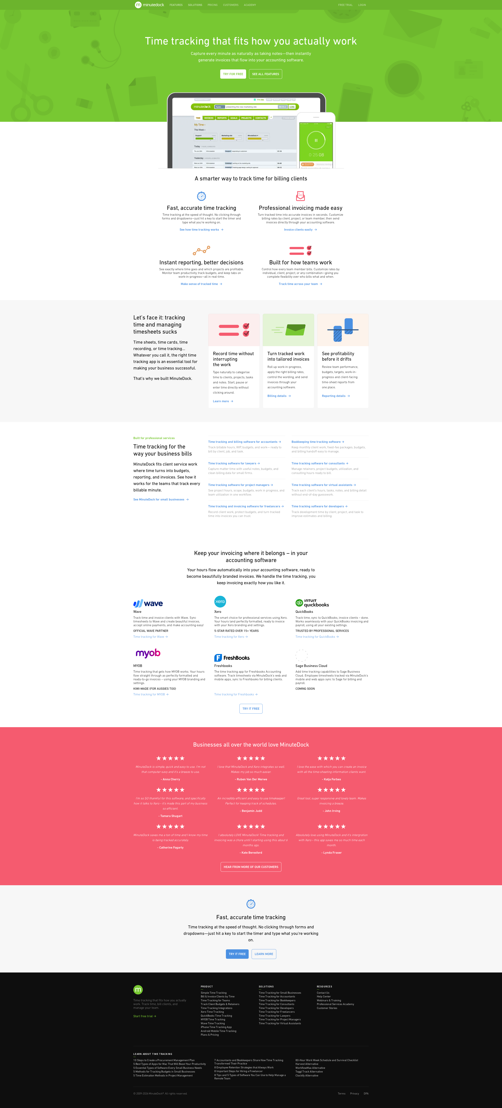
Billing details (279, 396)
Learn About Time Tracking (152, 1054)
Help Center (324, 996)
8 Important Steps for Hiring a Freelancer (238, 1071)
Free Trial (345, 4)
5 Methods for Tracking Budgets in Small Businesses (164, 1071)
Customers (230, 4)
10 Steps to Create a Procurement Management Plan (164, 1060)
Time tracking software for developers (320, 506)
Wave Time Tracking (213, 1023)
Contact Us (323, 992)
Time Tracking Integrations (216, 1008)
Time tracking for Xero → (231, 636)
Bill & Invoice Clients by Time (218, 996)
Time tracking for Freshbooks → (236, 694)
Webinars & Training (329, 1000)
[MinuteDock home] (150, 5)
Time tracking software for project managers (240, 485)
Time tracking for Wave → (150, 636)
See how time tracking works (202, 229)
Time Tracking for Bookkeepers (277, 1000)
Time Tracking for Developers (276, 1008)
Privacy (354, 1093)
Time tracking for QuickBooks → (317, 636)
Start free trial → (144, 1016)
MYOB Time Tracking (213, 1019)
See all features (265, 74)
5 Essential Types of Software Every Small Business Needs (167, 1067)
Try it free (251, 708)
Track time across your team (300, 284)
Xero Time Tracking (212, 1011)
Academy (250, 4)
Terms (342, 1093)
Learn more (223, 401)
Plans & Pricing (210, 1034)
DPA (366, 1093)
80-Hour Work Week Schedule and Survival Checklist (327, 1060)
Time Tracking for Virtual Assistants (280, 1023)
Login (362, 4)
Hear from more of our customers (251, 867)
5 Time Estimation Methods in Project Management (163, 1075)
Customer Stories (327, 1008)
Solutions (195, 4)
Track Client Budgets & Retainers (220, 1004)
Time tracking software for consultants (320, 463)
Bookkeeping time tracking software (318, 442)
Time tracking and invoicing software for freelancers (246, 506)
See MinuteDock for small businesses (161, 499)
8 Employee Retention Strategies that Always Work (244, 1067)
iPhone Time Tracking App (216, 1027)
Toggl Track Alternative (309, 1071)
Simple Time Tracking (213, 992)
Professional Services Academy (335, 1004)
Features (176, 4)
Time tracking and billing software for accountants (244, 442)
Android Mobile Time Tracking (218, 1030)
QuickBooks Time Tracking (216, 1015)
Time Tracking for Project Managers (280, 1019)
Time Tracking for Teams (215, 1000)
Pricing (213, 4)
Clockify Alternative (307, 1075)
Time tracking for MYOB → (151, 694)
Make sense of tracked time (201, 284)
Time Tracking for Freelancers (277, 1011)
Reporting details (336, 396)
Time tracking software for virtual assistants (324, 485)
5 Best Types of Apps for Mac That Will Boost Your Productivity (169, 1063)
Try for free (233, 74)
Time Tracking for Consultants (276, 1004)
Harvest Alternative (307, 1063)
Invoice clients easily (300, 229)
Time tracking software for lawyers (234, 463)
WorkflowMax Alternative (310, 1067)
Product (207, 986)
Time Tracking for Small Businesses (280, 992)
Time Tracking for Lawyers (274, 1015)
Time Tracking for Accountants (277, 996)
